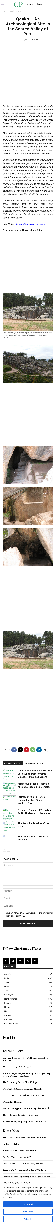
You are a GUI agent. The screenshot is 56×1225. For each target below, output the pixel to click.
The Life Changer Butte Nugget (17, 1066)
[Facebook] (14, 749)
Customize (28, 1211)
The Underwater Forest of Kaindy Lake (20, 1114)
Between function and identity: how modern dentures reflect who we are (26, 1178)
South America (15, 11)
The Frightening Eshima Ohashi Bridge (20, 1082)
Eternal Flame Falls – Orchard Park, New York (23, 1095)
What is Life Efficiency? (13, 1101)
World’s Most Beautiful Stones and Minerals (22, 1088)
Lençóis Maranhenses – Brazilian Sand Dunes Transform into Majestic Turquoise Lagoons (35, 773)
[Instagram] (13, 961)
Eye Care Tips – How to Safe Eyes (18, 1157)
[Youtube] (35, 961)
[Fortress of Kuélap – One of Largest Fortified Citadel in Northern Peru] (9, 800)
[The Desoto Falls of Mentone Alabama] (9, 840)
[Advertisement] (28, 73)
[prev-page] (4, 850)
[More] (45, 749)
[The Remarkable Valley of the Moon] (9, 826)
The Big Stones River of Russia (29, 224)
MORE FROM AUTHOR (34, 763)
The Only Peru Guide (32, 230)
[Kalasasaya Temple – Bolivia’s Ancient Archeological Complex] (9, 786)
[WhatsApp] (32, 749)
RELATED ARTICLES (12, 763)
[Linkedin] (39, 749)
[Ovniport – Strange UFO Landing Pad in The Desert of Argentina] (9, 820)
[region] (28, 1201)
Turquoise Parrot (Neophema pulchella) (20, 1150)
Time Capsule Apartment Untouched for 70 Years (24, 1137)
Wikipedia (16, 230)
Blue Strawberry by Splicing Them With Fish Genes (25, 1121)
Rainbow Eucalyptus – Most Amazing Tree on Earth (26, 1108)
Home (5, 11)
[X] (20, 749)
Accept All (28, 1204)
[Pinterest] (26, 749)
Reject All (28, 1219)
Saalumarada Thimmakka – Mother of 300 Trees (24, 1170)
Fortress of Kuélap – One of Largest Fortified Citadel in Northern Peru (32, 800)
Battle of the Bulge (11, 1144)
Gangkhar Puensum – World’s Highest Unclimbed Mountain (25, 1059)
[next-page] (8, 850)
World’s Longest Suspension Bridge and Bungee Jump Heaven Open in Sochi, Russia (26, 1074)
